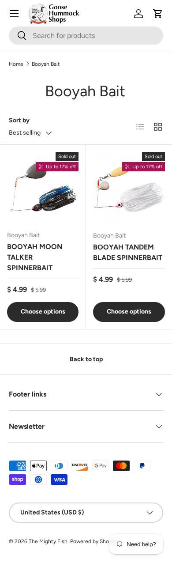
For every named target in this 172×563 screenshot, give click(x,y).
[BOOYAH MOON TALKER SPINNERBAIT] (43, 187)
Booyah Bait (46, 64)
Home (16, 64)
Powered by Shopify (94, 541)
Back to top (86, 359)
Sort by (19, 120)
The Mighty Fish (48, 541)
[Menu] (14, 13)
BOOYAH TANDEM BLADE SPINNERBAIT (127, 252)
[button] (158, 13)
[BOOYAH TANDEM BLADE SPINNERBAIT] (129, 188)
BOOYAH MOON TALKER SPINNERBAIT (34, 257)
